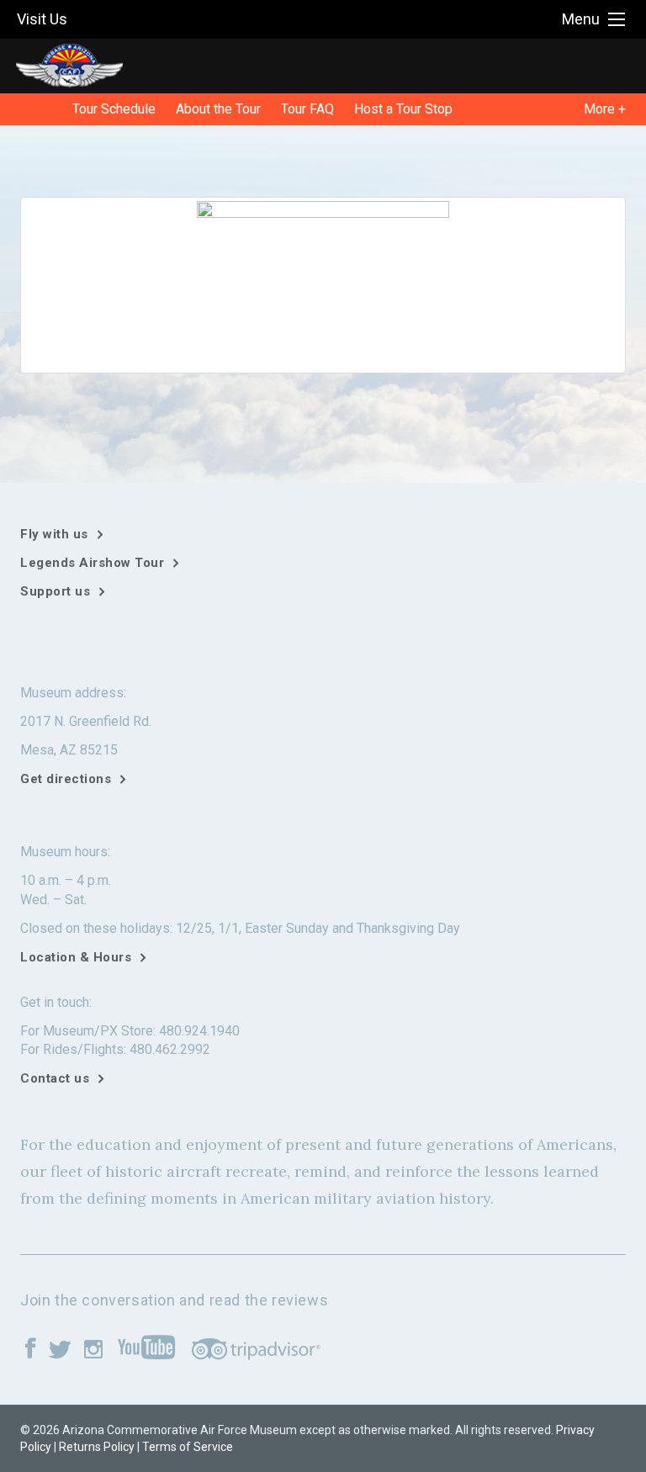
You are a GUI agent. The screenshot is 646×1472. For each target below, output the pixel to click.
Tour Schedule (114, 109)
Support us (55, 591)
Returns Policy (97, 1446)
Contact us (54, 1078)
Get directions (65, 778)
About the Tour (218, 109)
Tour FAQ (307, 109)
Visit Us (42, 19)
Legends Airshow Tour (92, 562)
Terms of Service (187, 1446)
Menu (581, 19)
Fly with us (54, 534)
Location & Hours (75, 957)
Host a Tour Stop (403, 109)
